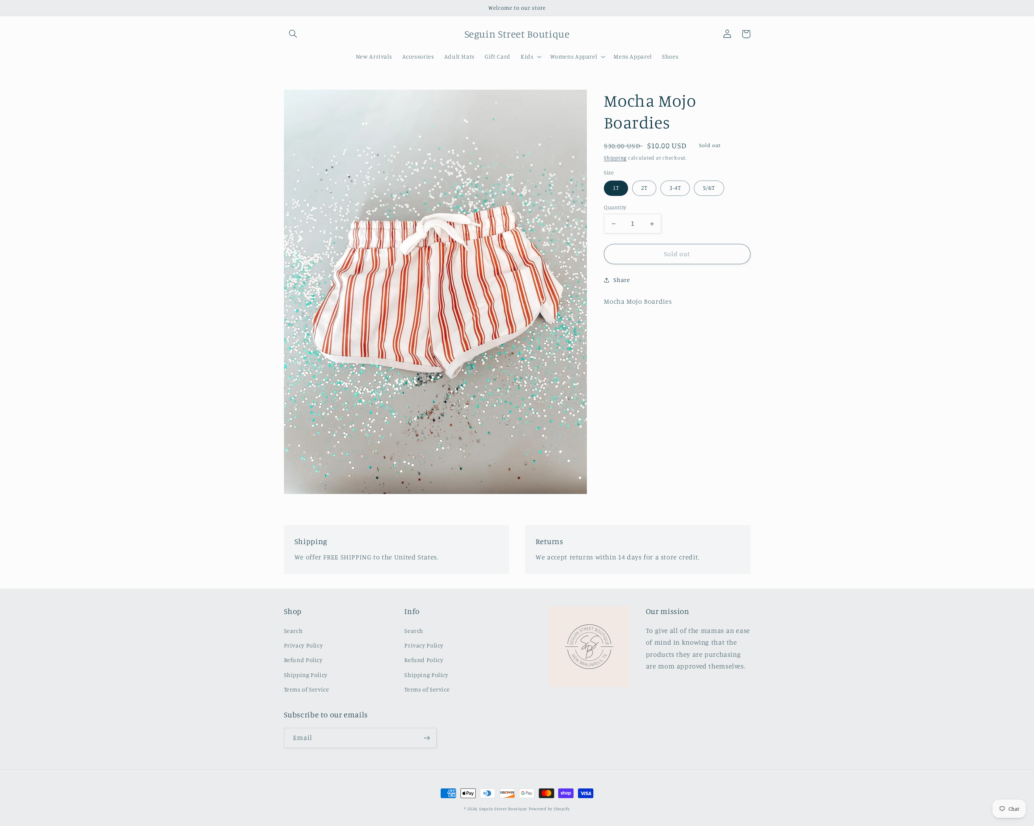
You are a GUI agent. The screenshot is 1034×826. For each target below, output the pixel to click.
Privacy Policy (303, 645)
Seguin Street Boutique (503, 808)
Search (293, 630)
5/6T (709, 188)
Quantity (615, 207)
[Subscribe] (426, 738)
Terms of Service (306, 689)
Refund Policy (303, 659)
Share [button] (622, 280)
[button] (293, 34)
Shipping (615, 158)
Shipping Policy (306, 674)
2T (644, 188)
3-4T (675, 188)
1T (616, 188)
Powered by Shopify (549, 808)
